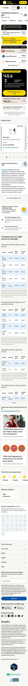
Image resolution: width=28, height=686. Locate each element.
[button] (1, 2)
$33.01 (22, 363)
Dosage (20, 20)
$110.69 (23, 285)
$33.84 (23, 333)
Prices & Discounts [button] (6, 544)
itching (3, 173)
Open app (23, 2)
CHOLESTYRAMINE (7, 170)
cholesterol (22, 179)
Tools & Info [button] (4, 549)
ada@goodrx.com (17, 652)
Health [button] (3, 553)
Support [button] (3, 557)
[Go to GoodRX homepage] (5, 8)
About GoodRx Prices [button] (15, 198)
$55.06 (23, 258)
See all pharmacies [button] (13, 65)
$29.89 (23, 369)
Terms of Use (20, 591)
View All (18, 506)
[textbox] (14, 581)
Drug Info (4, 20)
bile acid (22, 173)
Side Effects (13, 20)
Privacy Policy (13, 593)
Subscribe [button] (19, 599)
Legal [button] (2, 566)
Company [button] (4, 562)
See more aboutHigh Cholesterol (10, 411)
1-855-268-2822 (8, 652)
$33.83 (23, 315)
